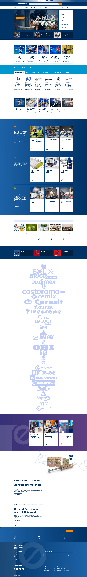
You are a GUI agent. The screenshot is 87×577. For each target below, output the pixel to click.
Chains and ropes (63, 27)
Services (20, 7)
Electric (27, 72)
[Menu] (15, 3)
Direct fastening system (64, 15)
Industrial (67, 72)
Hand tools (62, 17)
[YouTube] (14, 569)
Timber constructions (58, 72)
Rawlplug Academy (34, 7)
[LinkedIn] (20, 569)
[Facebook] (17, 569)
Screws (62, 21)
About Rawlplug (46, 566)
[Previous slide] (16, 28)
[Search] (60, 4)
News (44, 220)
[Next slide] (25, 28)
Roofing (39, 72)
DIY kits (62, 28)
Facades (33, 72)
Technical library (66, 564)
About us (46, 7)
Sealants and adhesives (64, 24)
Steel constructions (47, 72)
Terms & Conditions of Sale (57, 570)
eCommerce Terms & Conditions (58, 564)
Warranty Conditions (46, 570)
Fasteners (62, 23)
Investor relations (66, 566)
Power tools (62, 14)
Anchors (62, 18)
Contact (45, 564)
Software (26, 7)
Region (15, 0)
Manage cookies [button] (66, 570)
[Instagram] (23, 569)
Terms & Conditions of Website (58, 566)
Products (15, 7)
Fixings (62, 20)
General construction (19, 72)
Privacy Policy (45, 568)
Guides (41, 7)
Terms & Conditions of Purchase (58, 568)
